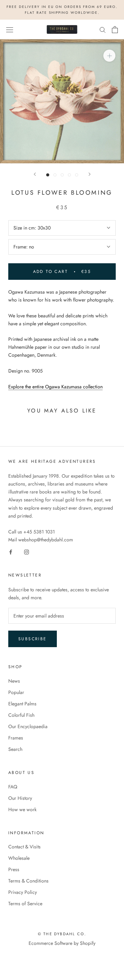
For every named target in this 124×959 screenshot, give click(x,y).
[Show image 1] (47, 174)
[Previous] (35, 174)
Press (13, 869)
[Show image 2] (54, 174)
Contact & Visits (24, 846)
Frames (15, 737)
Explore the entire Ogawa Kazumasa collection (55, 386)
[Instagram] (26, 551)
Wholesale (19, 858)
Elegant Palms (22, 703)
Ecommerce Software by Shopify (62, 943)
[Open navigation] (9, 29)
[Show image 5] (76, 174)
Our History (20, 798)
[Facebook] (10, 551)
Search (15, 749)
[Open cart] (115, 29)
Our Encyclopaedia (28, 726)
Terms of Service (25, 903)
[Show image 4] (69, 174)
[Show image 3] (62, 174)
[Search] (103, 29)
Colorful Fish (21, 715)
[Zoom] (109, 56)
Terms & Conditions (28, 880)
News (14, 680)
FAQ (12, 786)
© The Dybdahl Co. (62, 934)
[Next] (90, 174)
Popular (16, 692)
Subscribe (32, 639)
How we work (22, 809)
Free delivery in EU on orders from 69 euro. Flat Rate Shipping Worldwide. (62, 9)
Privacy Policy (22, 892)
